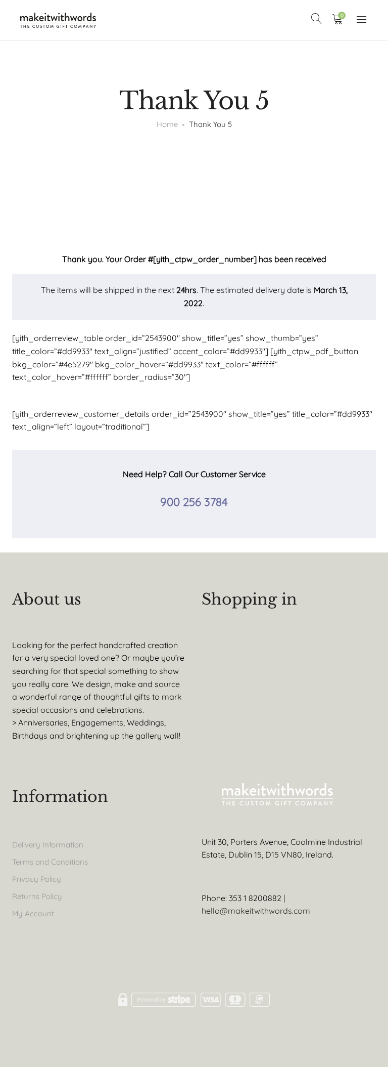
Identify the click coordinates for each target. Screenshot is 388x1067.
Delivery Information (47, 844)
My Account (33, 913)
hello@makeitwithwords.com (256, 911)
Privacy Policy (36, 879)
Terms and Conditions (50, 862)
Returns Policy (37, 896)
